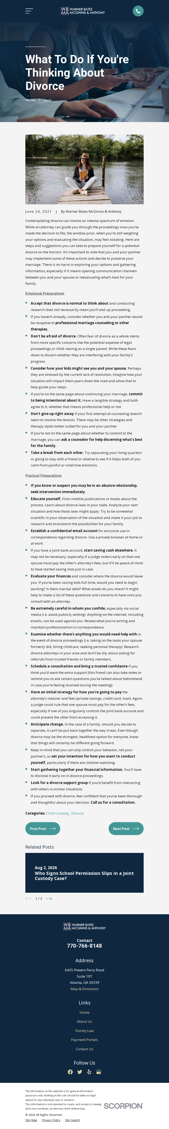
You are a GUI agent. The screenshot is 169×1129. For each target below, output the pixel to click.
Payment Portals (84, 1039)
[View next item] (49, 899)
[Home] (83, 10)
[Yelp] (89, 1072)
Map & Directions (84, 988)
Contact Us (84, 1049)
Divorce (77, 813)
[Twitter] (79, 1072)
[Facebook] (70, 1072)
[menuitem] (31, 1120)
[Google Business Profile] (98, 1072)
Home (84, 1012)
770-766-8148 (84, 946)
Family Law (84, 1030)
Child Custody (57, 813)
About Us (84, 1021)
